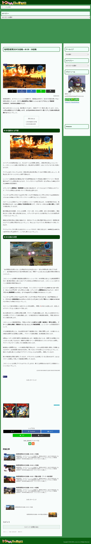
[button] (88, 7)
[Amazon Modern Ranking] (57, 405)
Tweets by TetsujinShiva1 (72, 102)
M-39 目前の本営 (31, 124)
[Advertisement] (45, 31)
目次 (29, 118)
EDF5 (6, 376)
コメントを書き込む (31, 527)
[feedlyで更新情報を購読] (29, 443)
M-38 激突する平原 (32, 121)
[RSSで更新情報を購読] (33, 443)
